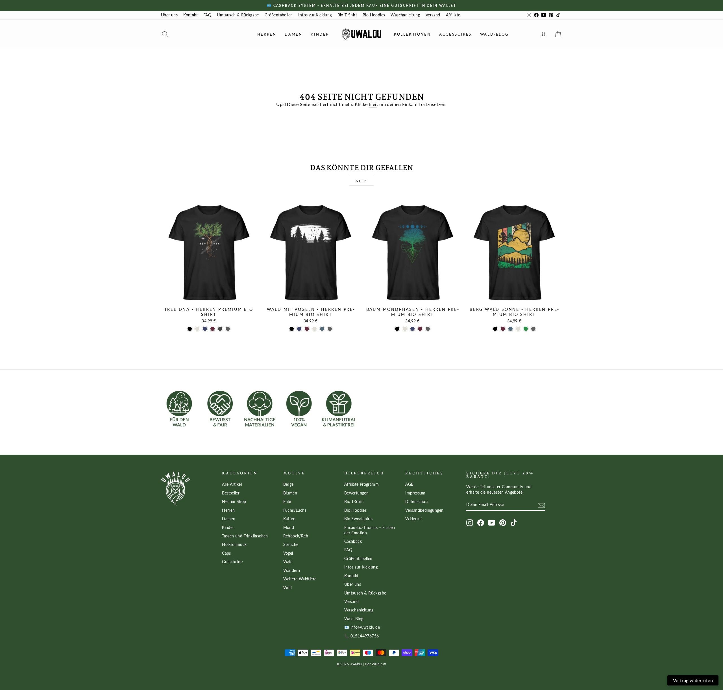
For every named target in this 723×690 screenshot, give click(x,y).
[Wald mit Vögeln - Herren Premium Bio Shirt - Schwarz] (291, 328)
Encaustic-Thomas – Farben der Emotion (369, 530)
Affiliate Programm (361, 484)
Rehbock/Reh (295, 536)
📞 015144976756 (361, 636)
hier (373, 104)
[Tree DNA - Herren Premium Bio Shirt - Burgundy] (212, 328)
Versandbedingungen (424, 510)
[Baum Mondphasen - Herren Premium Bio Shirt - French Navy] (412, 328)
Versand (433, 15)
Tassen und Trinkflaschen (245, 536)
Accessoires (455, 34)
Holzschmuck (234, 544)
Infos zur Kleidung (315, 15)
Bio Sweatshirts (358, 519)
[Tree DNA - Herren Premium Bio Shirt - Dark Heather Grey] (220, 328)
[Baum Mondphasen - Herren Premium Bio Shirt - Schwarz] (397, 328)
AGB (409, 484)
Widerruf (413, 519)
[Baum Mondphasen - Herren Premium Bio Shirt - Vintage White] (405, 328)
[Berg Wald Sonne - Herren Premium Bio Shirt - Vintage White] (518, 328)
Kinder (320, 34)
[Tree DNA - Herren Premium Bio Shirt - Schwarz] (189, 328)
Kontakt (190, 15)
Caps (226, 553)
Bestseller (230, 493)
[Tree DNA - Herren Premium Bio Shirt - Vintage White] (197, 328)
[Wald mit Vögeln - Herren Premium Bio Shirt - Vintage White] (314, 328)
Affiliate (453, 15)
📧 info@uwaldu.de (362, 627)
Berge (288, 484)
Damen (293, 34)
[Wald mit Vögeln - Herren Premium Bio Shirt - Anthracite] (329, 328)
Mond (288, 527)
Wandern (291, 570)
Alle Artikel (232, 484)
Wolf (287, 587)
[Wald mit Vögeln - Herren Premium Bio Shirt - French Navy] (299, 328)
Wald (288, 561)
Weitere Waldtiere (300, 579)
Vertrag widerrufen (693, 680)
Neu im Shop (234, 501)
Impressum (415, 493)
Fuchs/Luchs (294, 510)
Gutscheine (232, 561)
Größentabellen (279, 15)
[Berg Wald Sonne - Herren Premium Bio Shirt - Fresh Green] (525, 328)
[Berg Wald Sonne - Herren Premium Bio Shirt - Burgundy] (503, 328)
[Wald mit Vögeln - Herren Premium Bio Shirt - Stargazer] (322, 328)
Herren (266, 34)
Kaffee (289, 519)
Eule (287, 501)
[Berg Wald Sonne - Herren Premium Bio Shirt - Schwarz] (495, 328)
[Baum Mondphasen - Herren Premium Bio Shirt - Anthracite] (427, 328)
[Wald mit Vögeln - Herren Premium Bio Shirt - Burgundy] (307, 328)
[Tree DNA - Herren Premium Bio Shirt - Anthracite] (227, 328)
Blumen (290, 493)
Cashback (353, 541)
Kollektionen (412, 34)
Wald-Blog (494, 34)
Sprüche (291, 544)
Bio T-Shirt (347, 15)
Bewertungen (356, 493)
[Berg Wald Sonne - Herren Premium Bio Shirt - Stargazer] (510, 328)
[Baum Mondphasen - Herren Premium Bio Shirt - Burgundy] (420, 328)
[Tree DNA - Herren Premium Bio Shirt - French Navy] (205, 328)
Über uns (169, 15)
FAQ (207, 15)
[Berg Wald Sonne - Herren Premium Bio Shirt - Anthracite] (533, 328)
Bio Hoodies (374, 15)
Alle (361, 181)
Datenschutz (416, 501)
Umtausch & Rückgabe (238, 15)
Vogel (288, 553)
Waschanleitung (405, 15)
